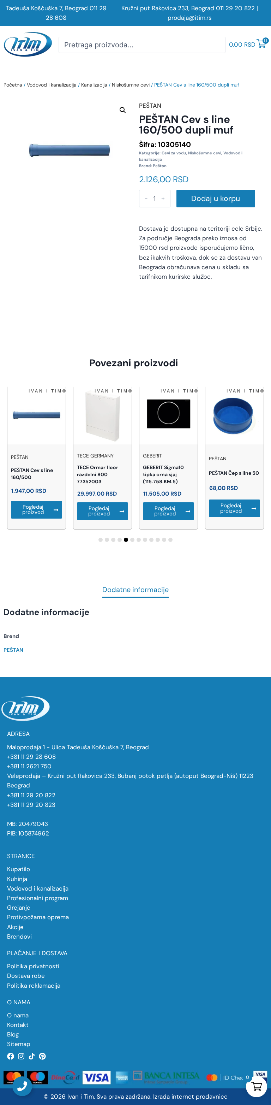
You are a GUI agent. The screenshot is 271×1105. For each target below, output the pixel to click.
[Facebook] (10, 1056)
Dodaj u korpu (215, 198)
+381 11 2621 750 (29, 766)
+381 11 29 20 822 (31, 795)
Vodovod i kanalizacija (52, 85)
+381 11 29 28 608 (31, 757)
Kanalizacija (94, 85)
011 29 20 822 (235, 8)
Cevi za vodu (174, 152)
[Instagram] (21, 1056)
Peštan (160, 165)
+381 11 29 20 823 (31, 805)
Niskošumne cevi (131, 85)
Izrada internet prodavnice (190, 1096)
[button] (122, 110)
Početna (13, 85)
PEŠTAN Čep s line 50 (234, 473)
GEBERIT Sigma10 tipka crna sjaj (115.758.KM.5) (163, 474)
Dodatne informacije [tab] (135, 590)
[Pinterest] (42, 1056)
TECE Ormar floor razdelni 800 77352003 (97, 474)
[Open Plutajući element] (22, 1086)
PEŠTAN (13, 650)
